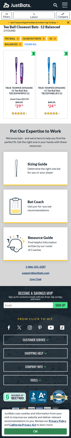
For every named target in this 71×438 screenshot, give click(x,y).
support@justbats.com (35, 272)
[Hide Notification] (68, 22)
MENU (66, 6)
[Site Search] (55, 5)
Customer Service (34, 340)
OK (35, 431)
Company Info (34, 366)
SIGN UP (60, 305)
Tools (34, 380)
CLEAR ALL (30, 44)
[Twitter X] (19, 327)
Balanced (11, 44)
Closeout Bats (32, 38)
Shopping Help (34, 353)
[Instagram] (30, 327)
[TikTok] (62, 327)
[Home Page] (17, 5)
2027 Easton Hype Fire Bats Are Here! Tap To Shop (33, 22)
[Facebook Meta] (9, 327)
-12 (50, 38)
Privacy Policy (57, 420)
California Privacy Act (22, 424)
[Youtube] (51, 327)
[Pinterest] (39, 327)
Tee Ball (10, 38)
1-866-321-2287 (36, 266)
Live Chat (35, 279)
